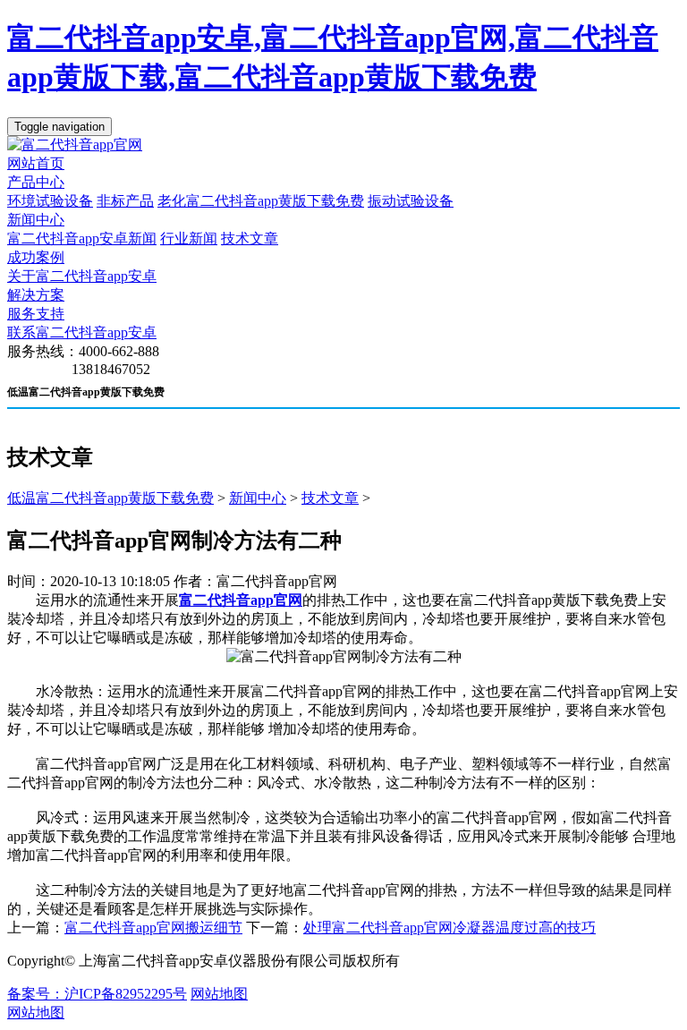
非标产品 (125, 201)
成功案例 (35, 257)
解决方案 (35, 294)
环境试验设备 (50, 201)
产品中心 (35, 182)
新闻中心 (35, 219)
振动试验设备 (411, 201)
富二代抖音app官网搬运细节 (153, 927)
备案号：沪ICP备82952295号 (97, 993)
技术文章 (249, 238)
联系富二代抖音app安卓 (82, 332)
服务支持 (35, 313)
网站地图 (219, 993)
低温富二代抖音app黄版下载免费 (110, 498)
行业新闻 (188, 238)
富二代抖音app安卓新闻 (82, 238)
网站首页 (35, 163)
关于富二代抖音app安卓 (82, 276)
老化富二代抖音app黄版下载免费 (260, 201)
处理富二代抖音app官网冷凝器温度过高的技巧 (449, 927)
